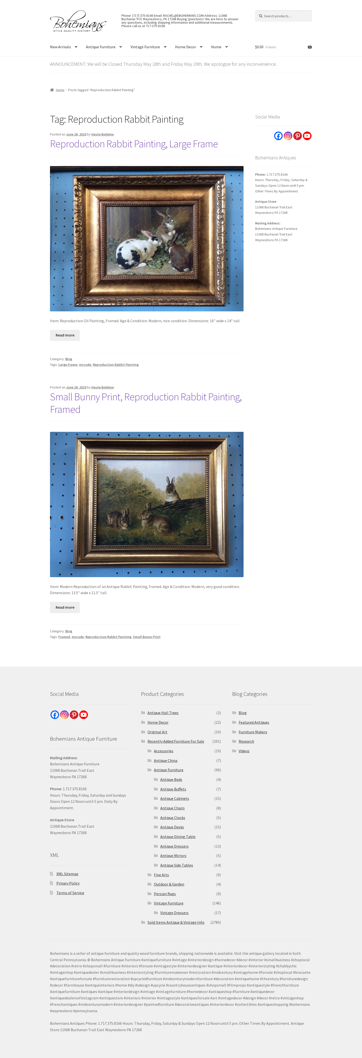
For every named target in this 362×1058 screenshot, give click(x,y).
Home (216, 46)
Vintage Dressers (174, 912)
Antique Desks (172, 826)
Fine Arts (161, 874)
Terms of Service (70, 892)
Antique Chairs (172, 808)
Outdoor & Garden (169, 884)
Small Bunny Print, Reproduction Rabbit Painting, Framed (146, 403)
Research (246, 741)
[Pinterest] (297, 136)
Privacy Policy (68, 883)
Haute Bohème (102, 134)
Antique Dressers (174, 846)
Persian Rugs (165, 893)
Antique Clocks (172, 817)
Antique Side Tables (176, 865)
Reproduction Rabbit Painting (116, 364)
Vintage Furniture (145, 46)
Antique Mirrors (173, 855)
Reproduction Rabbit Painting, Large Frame (134, 143)
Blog (68, 359)
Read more (65, 335)
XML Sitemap (67, 873)
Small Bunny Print (147, 637)
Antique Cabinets (174, 798)
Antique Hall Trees (163, 712)
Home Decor (185, 46)
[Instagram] (288, 136)
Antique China (165, 760)
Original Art (157, 731)
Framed (64, 637)
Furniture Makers (253, 731)
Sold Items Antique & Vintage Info (176, 922)
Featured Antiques (254, 722)
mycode (85, 364)
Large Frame (67, 364)
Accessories (163, 750)
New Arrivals (60, 46)
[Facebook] (278, 136)
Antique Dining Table (178, 836)
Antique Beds (171, 779)
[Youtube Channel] (307, 136)
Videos (244, 750)
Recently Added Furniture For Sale (176, 741)
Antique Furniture (100, 46)
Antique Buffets (173, 789)
